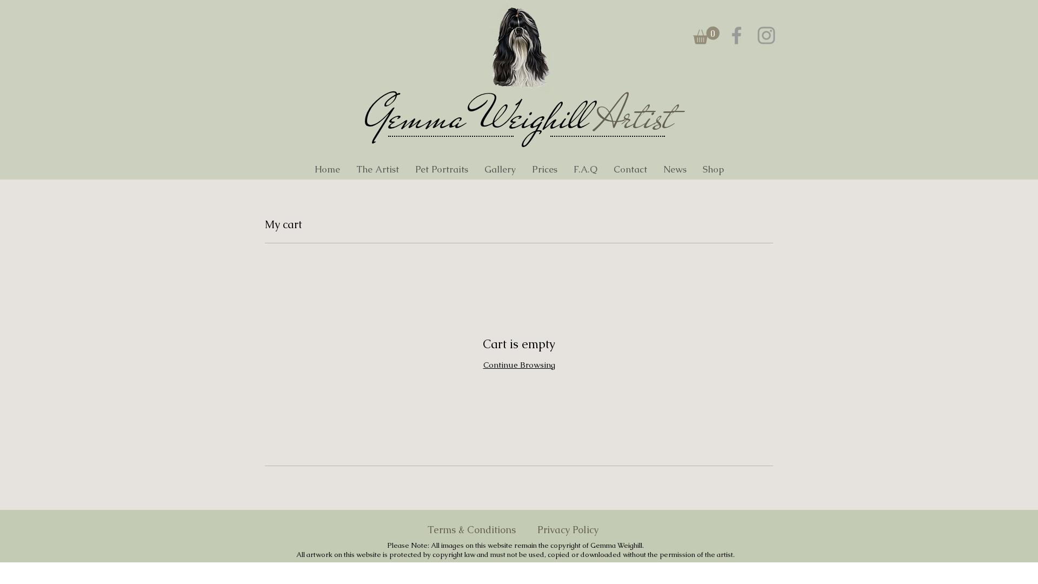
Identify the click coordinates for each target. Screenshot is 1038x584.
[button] (706, 35)
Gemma (415, 117)
